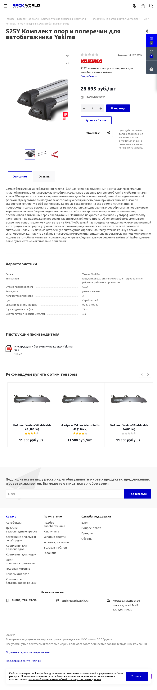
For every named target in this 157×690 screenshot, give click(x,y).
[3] (90, 54)
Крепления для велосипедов (16, 547)
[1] (82, 54)
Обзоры (86, 538)
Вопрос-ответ (91, 528)
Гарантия (50, 552)
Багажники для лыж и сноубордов (21, 538)
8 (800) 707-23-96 (24, 600)
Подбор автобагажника (54, 524)
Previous (142, 374)
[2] (86, 54)
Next (148, 374)
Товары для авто (17, 574)
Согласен (137, 676)
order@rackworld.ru (75, 601)
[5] (97, 54)
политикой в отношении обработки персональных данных (65, 679)
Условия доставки (56, 542)
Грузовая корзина (18, 568)
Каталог (12, 516)
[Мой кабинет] (143, 6)
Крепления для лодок (21, 554)
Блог (84, 522)
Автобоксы (13, 522)
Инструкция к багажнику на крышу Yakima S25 (43, 348)
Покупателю (53, 516)
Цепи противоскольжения (20, 561)
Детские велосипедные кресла (21, 529)
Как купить (51, 531)
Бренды (87, 533)
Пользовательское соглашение (28, 652)
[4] (93, 54)
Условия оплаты (55, 536)
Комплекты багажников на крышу (21, 581)
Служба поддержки (96, 516)
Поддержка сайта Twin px (23, 660)
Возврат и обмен (55, 547)
